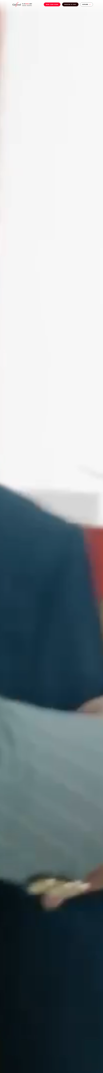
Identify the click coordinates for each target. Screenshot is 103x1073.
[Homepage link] (22, 4)
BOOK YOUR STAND (52, 4)
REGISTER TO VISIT (70, 4)
